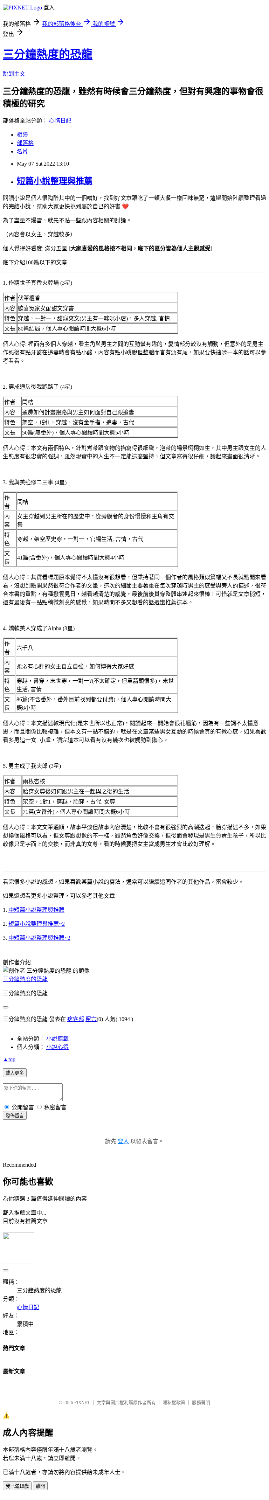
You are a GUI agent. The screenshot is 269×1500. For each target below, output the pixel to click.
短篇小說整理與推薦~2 (36, 924)
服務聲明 (201, 1402)
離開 (40, 1486)
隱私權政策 (174, 1402)
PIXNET (82, 1402)
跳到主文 (14, 74)
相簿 (22, 135)
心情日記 (60, 121)
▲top (9, 1059)
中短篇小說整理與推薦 (36, 910)
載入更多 (15, 1073)
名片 (22, 151)
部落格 (25, 143)
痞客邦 (75, 1019)
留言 (91, 1019)
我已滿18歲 (17, 1486)
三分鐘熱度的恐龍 (47, 54)
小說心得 (57, 1047)
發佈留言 (15, 1115)
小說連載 (57, 1039)
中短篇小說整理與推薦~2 (39, 938)
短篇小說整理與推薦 (54, 181)
